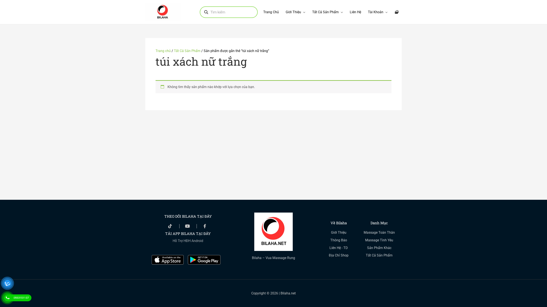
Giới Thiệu (293, 12)
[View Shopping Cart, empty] (396, 12)
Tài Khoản (375, 12)
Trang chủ (163, 51)
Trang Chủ (271, 12)
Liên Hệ (355, 12)
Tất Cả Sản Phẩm (325, 12)
